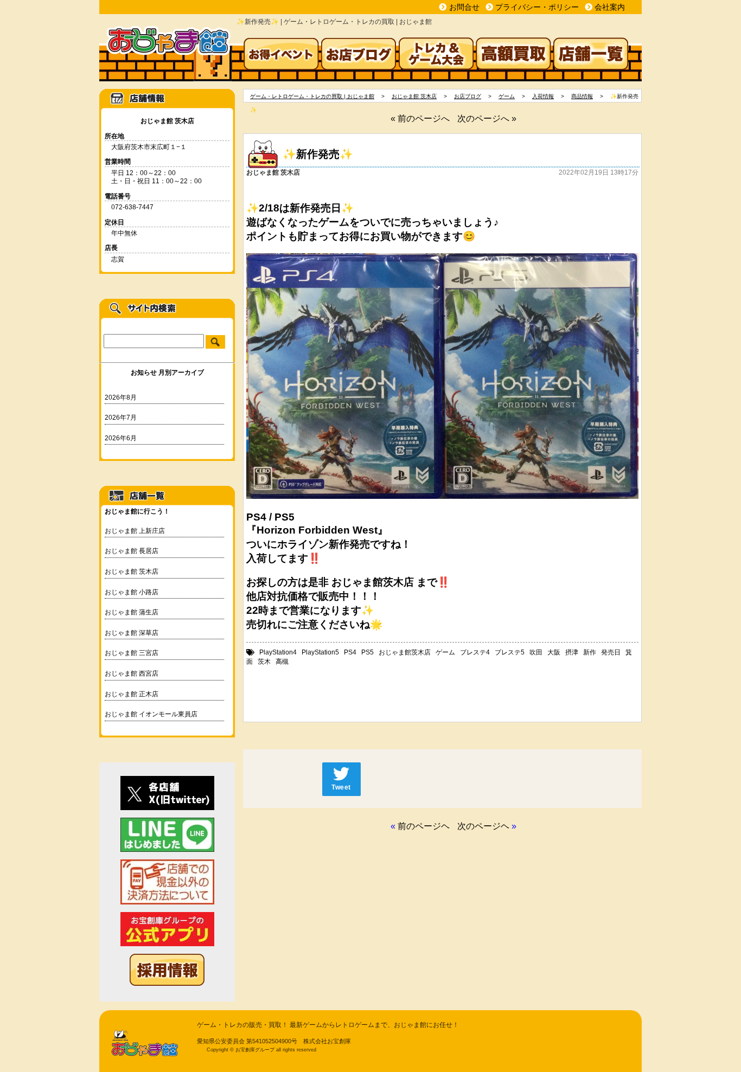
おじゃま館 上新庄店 (135, 531)
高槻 (282, 661)
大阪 (553, 652)
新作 (589, 652)
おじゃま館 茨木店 (131, 571)
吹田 (535, 652)
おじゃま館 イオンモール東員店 (151, 714)
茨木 (264, 661)
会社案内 (610, 7)
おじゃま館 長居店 (131, 551)
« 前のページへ (420, 118)
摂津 (571, 652)
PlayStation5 (320, 652)
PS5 (367, 652)
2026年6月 (121, 438)
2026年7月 (121, 417)
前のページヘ (424, 826)
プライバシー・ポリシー (537, 7)
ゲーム (445, 652)
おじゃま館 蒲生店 (131, 612)
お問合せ (464, 7)
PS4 (350, 652)
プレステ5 (510, 652)
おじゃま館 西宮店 (131, 673)
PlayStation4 (278, 652)
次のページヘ (483, 826)
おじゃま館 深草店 (131, 633)
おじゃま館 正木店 (131, 694)
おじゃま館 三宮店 (131, 653)
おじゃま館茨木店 (405, 652)
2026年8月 (121, 397)
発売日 (611, 652)
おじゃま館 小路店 (131, 592)
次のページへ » (486, 118)
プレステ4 (475, 652)
